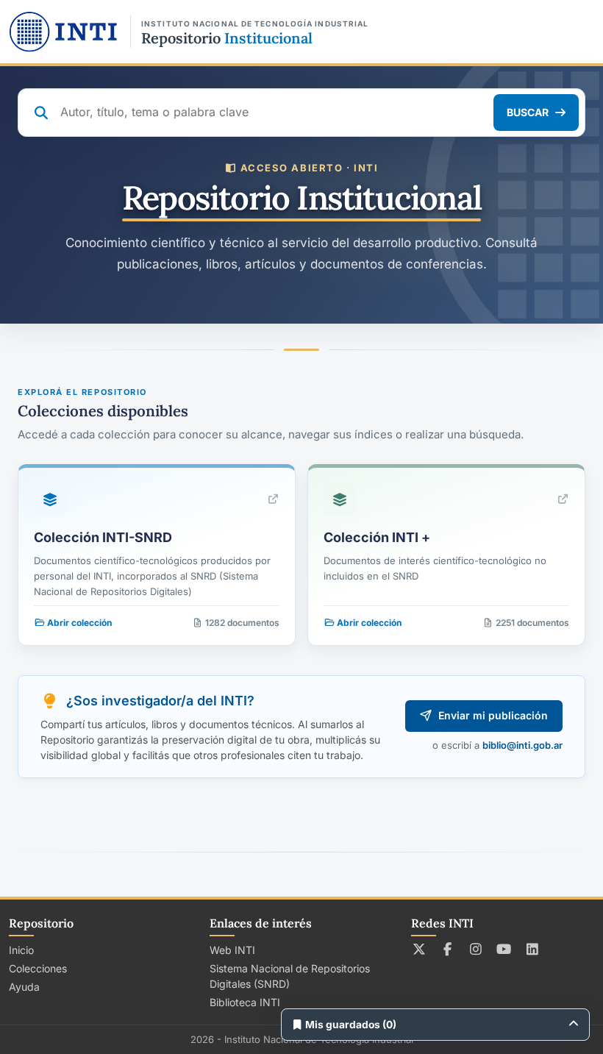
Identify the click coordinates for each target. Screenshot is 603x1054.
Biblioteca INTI (245, 1002)
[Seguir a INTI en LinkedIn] (532, 948)
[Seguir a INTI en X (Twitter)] (419, 948)
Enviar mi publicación (493, 715)
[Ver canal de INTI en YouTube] (504, 948)
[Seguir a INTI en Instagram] (476, 948)
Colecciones (38, 968)
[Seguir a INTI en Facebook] (447, 948)
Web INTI (232, 950)
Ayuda (24, 986)
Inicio (21, 950)
